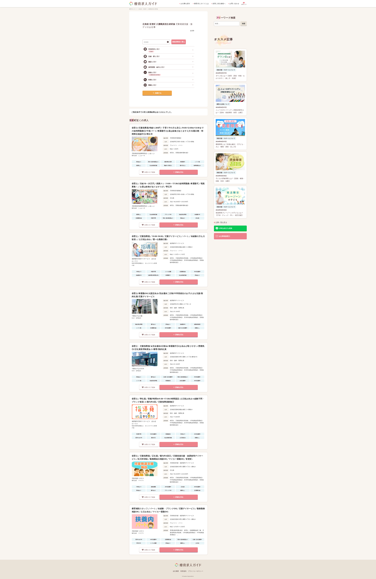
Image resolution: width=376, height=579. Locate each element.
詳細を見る (179, 172)
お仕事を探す (185, 3)
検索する (158, 93)
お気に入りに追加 (149, 172)
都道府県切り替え (178, 42)
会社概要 (176, 571)
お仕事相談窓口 (224, 236)
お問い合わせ (234, 3)
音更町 (144, 9)
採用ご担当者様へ (219, 3)
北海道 (140, 9)
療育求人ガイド (133, 9)
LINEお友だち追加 (225, 228)
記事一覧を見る (221, 222)
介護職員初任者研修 (153, 9)
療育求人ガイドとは (201, 3)
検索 (243, 23)
